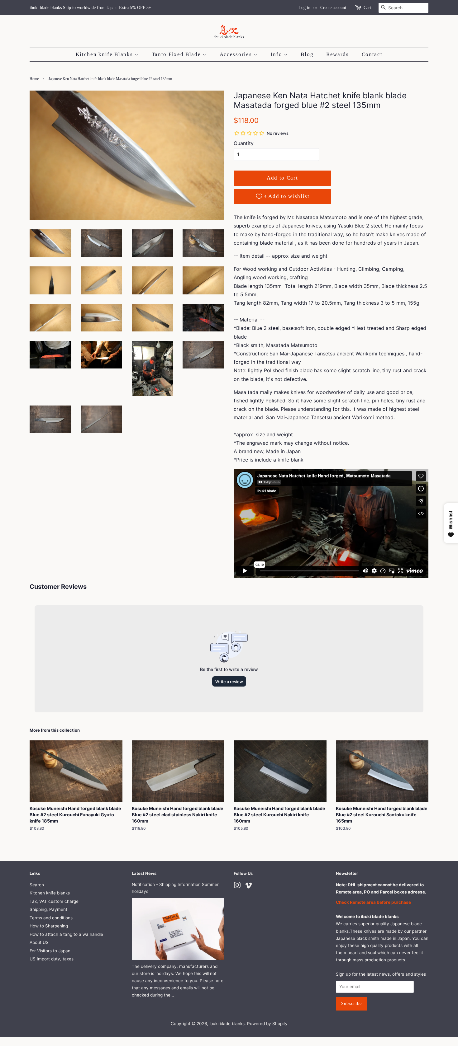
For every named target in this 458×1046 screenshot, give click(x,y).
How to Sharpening (49, 925)
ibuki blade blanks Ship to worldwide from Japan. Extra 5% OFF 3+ (90, 7)
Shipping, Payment (48, 909)
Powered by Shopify (267, 1023)
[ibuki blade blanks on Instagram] (237, 886)
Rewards (337, 54)
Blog (307, 54)
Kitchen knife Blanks (105, 54)
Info (277, 54)
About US (39, 942)
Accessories (237, 54)
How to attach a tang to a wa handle (66, 934)
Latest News (144, 873)
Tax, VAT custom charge (54, 901)
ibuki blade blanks (227, 1023)
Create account (333, 7)
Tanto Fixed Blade (177, 54)
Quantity (244, 143)
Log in (304, 7)
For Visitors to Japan (50, 950)
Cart (367, 7)
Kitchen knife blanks (50, 892)
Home (34, 79)
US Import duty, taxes (52, 958)
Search (37, 884)
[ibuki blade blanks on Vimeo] (248, 886)
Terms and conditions (51, 917)
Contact (372, 54)
